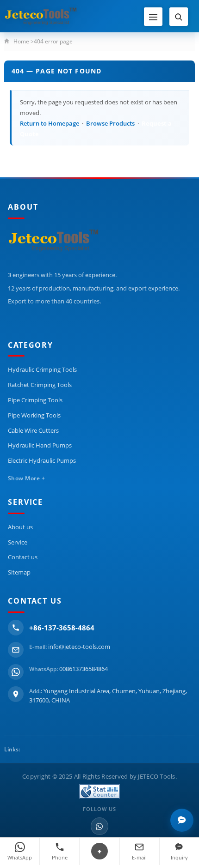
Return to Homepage (49, 123)
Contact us (22, 557)
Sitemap (19, 572)
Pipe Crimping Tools (35, 400)
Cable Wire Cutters (33, 430)
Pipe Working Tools (34, 415)
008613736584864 (83, 669)
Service (17, 542)
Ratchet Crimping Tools (40, 385)
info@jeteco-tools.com (79, 646)
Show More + (26, 478)
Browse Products (110, 123)
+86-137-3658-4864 (61, 627)
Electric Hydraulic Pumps (42, 460)
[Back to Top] (99, 851)
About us (20, 527)
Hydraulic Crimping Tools (42, 369)
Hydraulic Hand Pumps (40, 445)
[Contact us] (181, 820)
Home (21, 41)
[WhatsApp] (99, 826)
